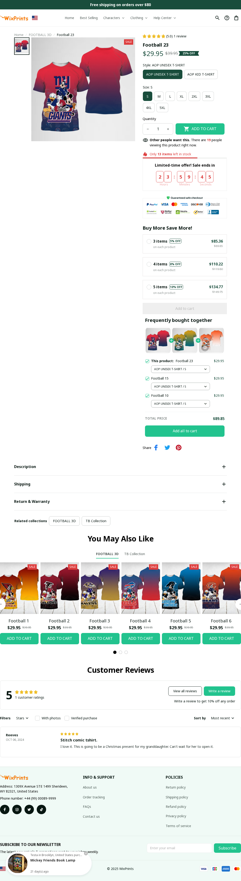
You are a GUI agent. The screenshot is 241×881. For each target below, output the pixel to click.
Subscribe (227, 848)
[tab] (114, 652)
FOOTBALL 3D (40, 34)
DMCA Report (53, 868)
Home (19, 34)
